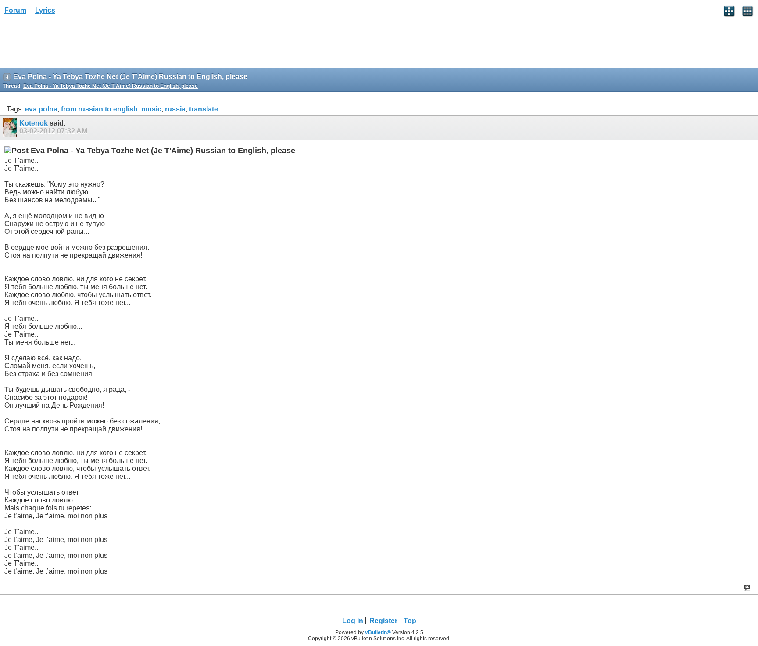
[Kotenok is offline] (11, 127)
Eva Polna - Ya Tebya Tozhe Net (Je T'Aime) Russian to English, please (110, 86)
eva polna (41, 109)
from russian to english (99, 109)
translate (203, 109)
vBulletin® (378, 632)
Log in (352, 620)
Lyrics (45, 10)
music (151, 109)
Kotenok (33, 123)
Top (410, 620)
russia (175, 109)
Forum (15, 10)
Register (383, 620)
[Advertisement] (70, 44)
